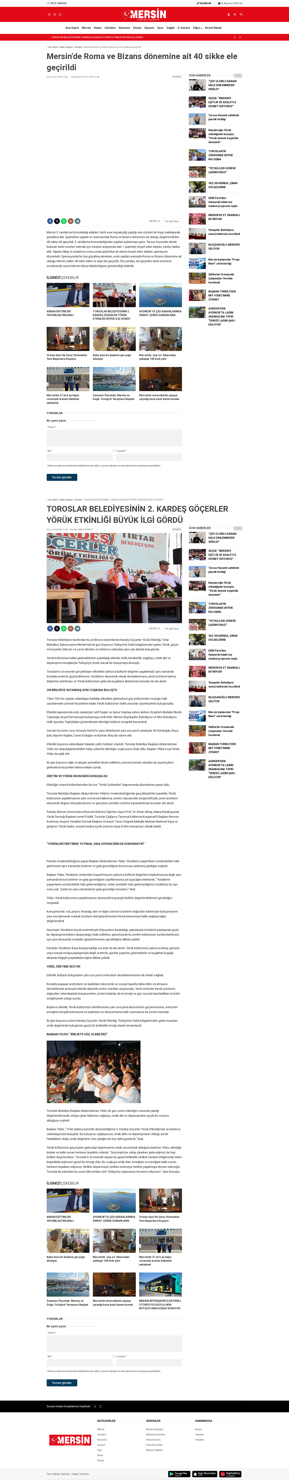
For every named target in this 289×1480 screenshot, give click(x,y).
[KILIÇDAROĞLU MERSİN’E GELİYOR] (197, 253)
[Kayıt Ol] (229, 14)
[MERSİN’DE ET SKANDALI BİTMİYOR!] (197, 223)
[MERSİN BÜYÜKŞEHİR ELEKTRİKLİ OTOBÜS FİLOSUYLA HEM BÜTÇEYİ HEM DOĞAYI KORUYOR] (160, 1285)
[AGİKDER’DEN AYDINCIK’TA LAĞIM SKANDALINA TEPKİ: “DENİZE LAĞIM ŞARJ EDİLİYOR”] (197, 317)
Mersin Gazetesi (154, 1429)
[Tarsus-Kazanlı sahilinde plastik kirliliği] (197, 124)
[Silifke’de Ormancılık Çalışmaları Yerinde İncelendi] (197, 283)
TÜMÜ (238, 76)
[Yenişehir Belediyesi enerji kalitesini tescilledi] (197, 238)
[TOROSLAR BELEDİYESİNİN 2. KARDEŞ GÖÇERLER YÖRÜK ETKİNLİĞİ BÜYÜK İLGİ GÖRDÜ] (114, 295)
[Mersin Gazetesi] (144, 19)
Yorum (51, 427)
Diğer (196, 27)
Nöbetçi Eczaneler (155, 1434)
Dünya (137, 27)
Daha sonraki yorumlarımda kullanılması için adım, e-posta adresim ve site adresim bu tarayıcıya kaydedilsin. (104, 465)
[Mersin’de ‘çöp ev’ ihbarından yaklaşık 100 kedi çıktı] (160, 339)
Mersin (86, 27)
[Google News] (172, 221)
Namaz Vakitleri (154, 1450)
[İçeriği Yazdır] (77, 221)
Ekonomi (124, 27)
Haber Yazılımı (80, 1474)
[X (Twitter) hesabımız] (49, 14)
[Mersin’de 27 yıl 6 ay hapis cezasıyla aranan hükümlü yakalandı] (68, 379)
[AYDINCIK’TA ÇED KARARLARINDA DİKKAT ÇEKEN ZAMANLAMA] (160, 295)
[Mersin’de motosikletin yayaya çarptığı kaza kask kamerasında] (160, 379)
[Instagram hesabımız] (54, 14)
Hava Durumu (153, 1439)
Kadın (98, 27)
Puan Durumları (154, 1445)
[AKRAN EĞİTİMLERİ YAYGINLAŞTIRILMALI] (68, 295)
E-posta (121, 451)
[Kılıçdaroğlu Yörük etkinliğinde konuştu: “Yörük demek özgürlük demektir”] (197, 138)
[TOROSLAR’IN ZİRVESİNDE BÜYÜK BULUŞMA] (197, 159)
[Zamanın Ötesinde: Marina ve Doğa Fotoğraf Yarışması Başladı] (114, 379)
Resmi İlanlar (213, 27)
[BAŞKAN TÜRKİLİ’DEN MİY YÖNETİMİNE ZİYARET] (197, 300)
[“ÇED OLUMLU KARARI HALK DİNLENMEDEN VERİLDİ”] (197, 89)
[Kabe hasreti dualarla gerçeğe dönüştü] (114, 339)
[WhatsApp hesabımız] (60, 14)
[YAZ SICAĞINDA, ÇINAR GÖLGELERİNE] (197, 191)
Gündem (110, 27)
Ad (49, 451)
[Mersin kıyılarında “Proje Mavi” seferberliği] (197, 268)
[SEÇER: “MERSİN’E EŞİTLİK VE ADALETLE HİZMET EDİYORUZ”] (197, 106)
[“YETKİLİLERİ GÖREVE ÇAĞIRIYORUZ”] (197, 177)
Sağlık (171, 27)
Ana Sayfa (72, 27)
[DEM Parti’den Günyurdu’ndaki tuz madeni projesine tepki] (197, 206)
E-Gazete (184, 27)
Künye (198, 1429)
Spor (160, 27)
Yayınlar (199, 1434)
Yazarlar (199, 1439)
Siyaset (149, 27)
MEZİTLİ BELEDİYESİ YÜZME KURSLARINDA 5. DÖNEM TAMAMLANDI (87, 37)
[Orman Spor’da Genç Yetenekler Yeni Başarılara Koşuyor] (68, 339)
